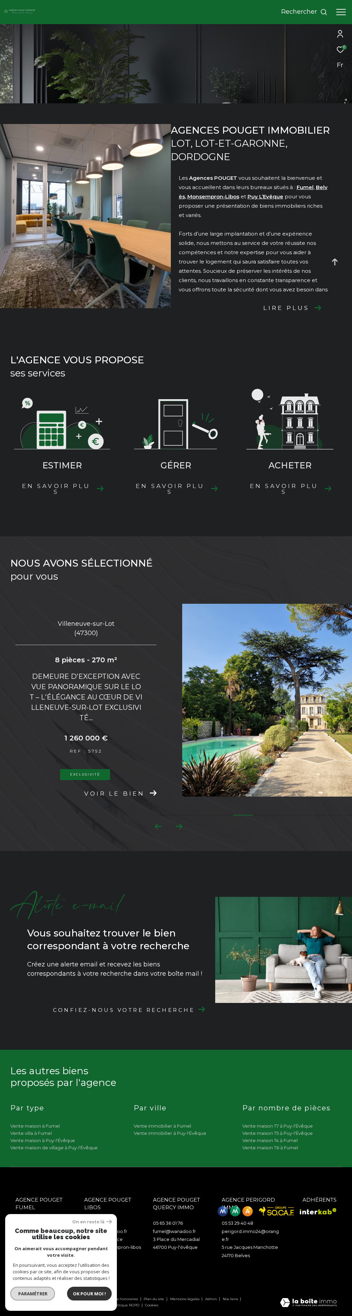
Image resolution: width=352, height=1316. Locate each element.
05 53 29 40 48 (237, 1223)
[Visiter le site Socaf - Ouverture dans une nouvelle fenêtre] (277, 1211)
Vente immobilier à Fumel (162, 1126)
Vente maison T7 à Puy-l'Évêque (277, 1126)
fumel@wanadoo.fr (174, 1231)
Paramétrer (32, 1294)
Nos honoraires (125, 1299)
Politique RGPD (125, 1305)
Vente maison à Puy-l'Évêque (42, 1140)
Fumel (305, 187)
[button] (179, 826)
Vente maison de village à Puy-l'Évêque (54, 1147)
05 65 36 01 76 (168, 1223)
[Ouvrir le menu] (341, 12)
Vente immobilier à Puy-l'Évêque (170, 1133)
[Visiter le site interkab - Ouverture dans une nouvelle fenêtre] (318, 1211)
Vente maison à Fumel (35, 1126)
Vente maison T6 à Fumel (270, 1147)
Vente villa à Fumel (31, 1133)
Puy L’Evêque (265, 196)
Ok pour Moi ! (89, 1294)
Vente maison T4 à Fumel (270, 1140)
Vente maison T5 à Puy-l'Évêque (277, 1133)
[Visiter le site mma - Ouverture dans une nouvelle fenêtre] (235, 1211)
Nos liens (231, 1299)
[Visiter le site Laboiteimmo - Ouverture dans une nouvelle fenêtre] (308, 1303)
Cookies (151, 1305)
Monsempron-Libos (213, 196)
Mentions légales (185, 1299)
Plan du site (154, 1299)
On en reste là (88, 1221)
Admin (211, 1299)
